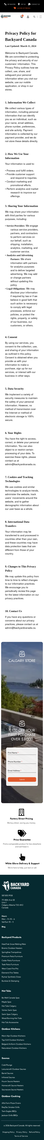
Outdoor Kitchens (11, 1029)
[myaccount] (28, 17)
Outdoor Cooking (11, 1096)
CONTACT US (35, 4)
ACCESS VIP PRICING (23, 8)
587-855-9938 (11, 4)
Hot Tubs (6, 991)
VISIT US (23, 4)
